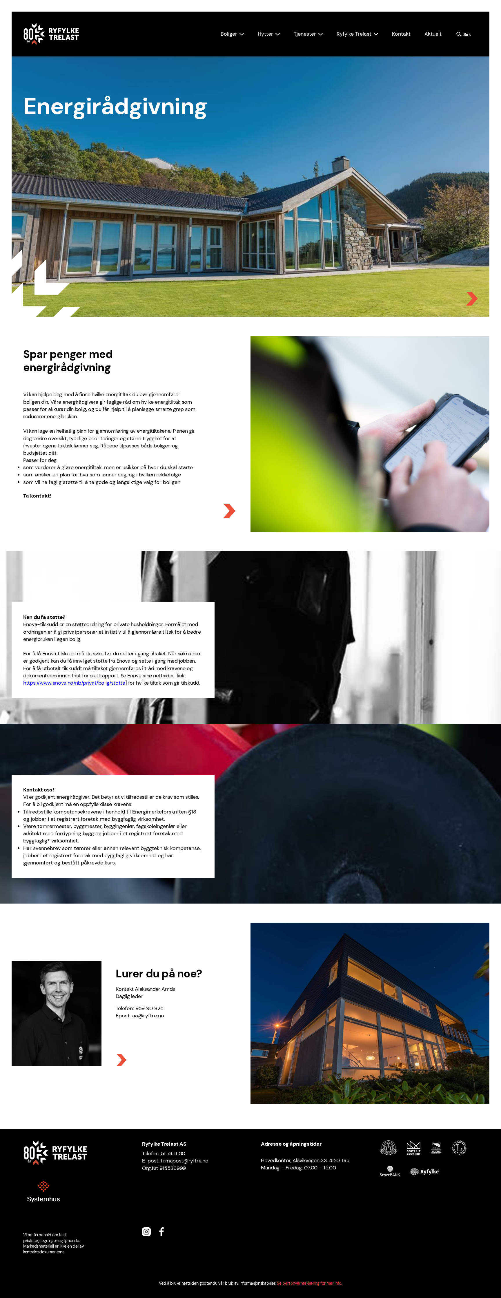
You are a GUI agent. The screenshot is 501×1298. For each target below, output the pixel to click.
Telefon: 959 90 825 (140, 1008)
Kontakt (401, 33)
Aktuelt (433, 33)
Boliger (229, 33)
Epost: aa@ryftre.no (140, 1015)
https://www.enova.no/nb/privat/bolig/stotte (74, 682)
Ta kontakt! (37, 495)
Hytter (265, 33)
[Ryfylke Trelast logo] (51, 34)
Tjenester (305, 33)
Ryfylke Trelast (354, 33)
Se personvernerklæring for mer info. (309, 1283)
